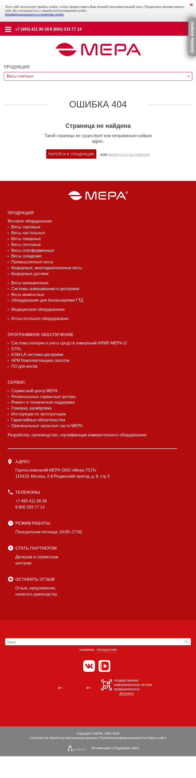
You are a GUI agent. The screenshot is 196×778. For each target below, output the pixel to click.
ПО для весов (24, 366)
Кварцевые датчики (29, 273)
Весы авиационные (29, 283)
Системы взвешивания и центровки (45, 289)
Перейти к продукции (71, 154)
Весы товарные (26, 239)
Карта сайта (157, 738)
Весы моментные (27, 294)
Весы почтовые (26, 244)
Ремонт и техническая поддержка (43, 402)
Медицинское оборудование (38, 309)
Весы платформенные (32, 250)
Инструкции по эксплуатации (38, 414)
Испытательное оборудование (40, 318)
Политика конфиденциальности (123, 738)
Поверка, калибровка (31, 408)
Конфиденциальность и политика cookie (34, 14)
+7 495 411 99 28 (31, 501)
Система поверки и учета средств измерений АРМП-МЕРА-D (69, 343)
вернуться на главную (129, 154)
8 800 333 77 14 (30, 507)
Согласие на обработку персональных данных (63, 738)
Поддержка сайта (126, 748)
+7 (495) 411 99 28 (32, 29)
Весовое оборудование (30, 221)
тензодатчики (106, 649)
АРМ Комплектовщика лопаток (40, 360)
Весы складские (26, 256)
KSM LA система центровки (37, 354)
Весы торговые (25, 227)
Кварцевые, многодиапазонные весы (46, 268)
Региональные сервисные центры (43, 396)
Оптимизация (101, 748)
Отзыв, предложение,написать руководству (36, 591)
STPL (16, 349)
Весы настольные (28, 233)
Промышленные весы (32, 262)
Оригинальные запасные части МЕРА (47, 426)
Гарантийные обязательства (38, 420)
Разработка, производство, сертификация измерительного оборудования (77, 435)
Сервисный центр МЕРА (34, 391)
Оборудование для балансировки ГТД (47, 300)
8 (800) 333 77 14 (66, 29)
